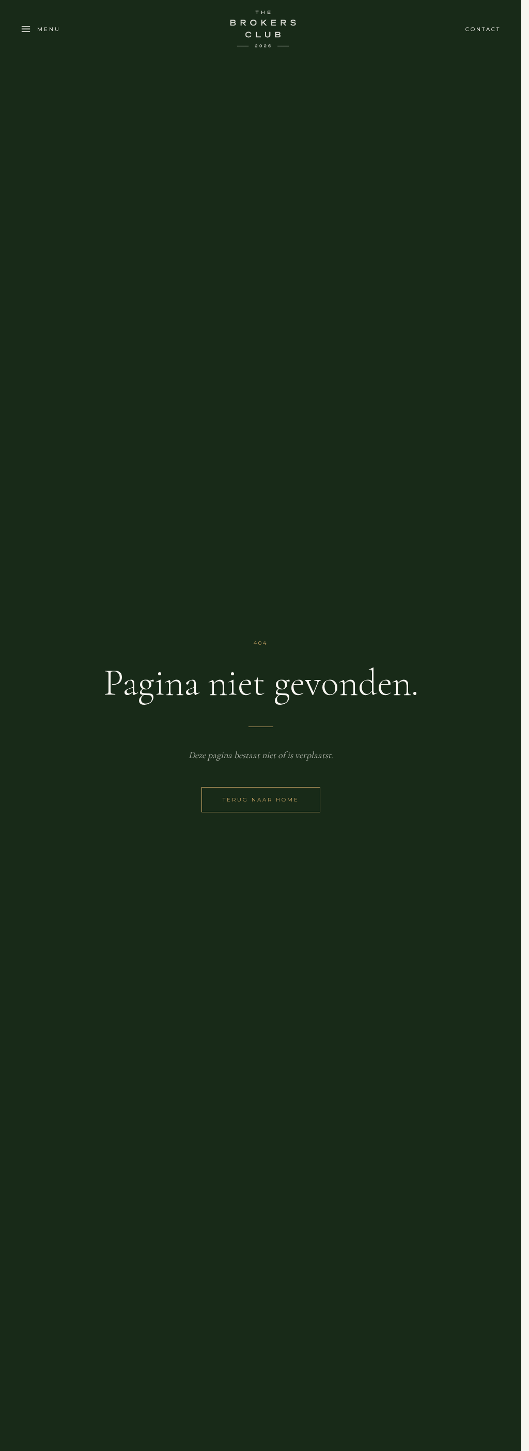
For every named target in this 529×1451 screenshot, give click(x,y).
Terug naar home (261, 799)
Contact (483, 29)
